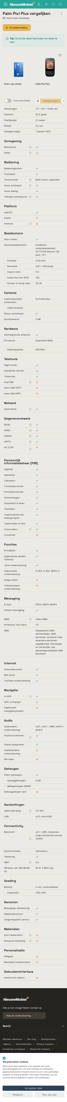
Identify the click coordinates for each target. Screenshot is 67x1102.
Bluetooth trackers (40, 1049)
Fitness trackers (45, 1044)
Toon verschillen (21, 100)
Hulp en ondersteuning (18, 1015)
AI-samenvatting (18, 27)
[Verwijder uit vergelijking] (38, 101)
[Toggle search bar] (53, 4)
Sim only (31, 1039)
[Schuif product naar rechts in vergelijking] (63, 101)
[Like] (60, 55)
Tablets (7, 1044)
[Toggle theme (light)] (46, 4)
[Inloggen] (39, 4)
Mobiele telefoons (12, 1039)
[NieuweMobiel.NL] (21, 4)
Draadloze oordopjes (14, 1049)
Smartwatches (23, 1044)
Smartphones (48, 1039)
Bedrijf (7, 1026)
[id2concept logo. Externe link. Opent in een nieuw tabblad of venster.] (4, 1058)
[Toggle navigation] (5, 4)
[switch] (8, 101)
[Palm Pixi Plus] (50, 65)
